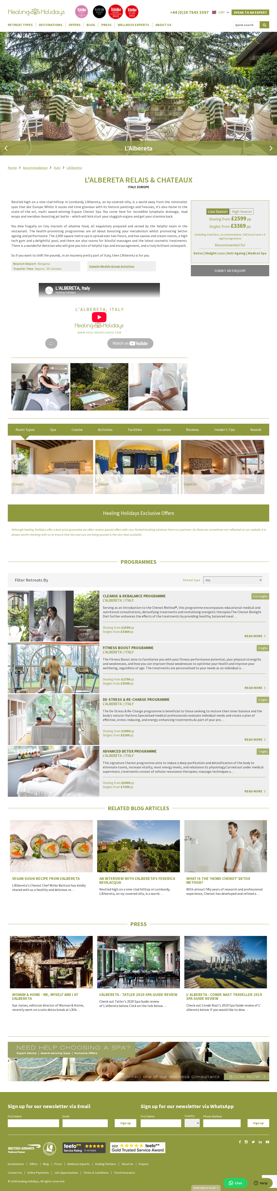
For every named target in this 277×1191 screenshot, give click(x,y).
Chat (238, 1183)
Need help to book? (206, 1188)
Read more (254, 636)
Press (106, 25)
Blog (91, 25)
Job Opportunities (66, 1173)
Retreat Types (20, 25)
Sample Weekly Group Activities (111, 266)
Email (66, 1116)
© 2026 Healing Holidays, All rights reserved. (36, 1181)
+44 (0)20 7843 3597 (189, 12)
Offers (75, 25)
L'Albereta (74, 167)
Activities (105, 429)
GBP (221, 12)
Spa (53, 429)
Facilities (135, 429)
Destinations (50, 25)
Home (12, 167)
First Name (15, 1116)
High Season (242, 211)
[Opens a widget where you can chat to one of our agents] (261, 1183)
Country (190, 1116)
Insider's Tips (224, 429)
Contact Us (15, 1173)
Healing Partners (105, 1164)
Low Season (217, 211)
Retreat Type (191, 580)
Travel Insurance (124, 1173)
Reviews (192, 429)
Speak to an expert (250, 12)
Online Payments (38, 1173)
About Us (163, 25)
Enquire (143, 1164)
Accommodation (35, 167)
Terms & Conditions (96, 1173)
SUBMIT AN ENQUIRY (230, 270)
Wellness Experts (133, 25)
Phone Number (212, 1116)
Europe (143, 187)
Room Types (25, 429)
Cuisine (77, 429)
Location (164, 429)
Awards (255, 429)
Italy (57, 167)
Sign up (125, 1123)
